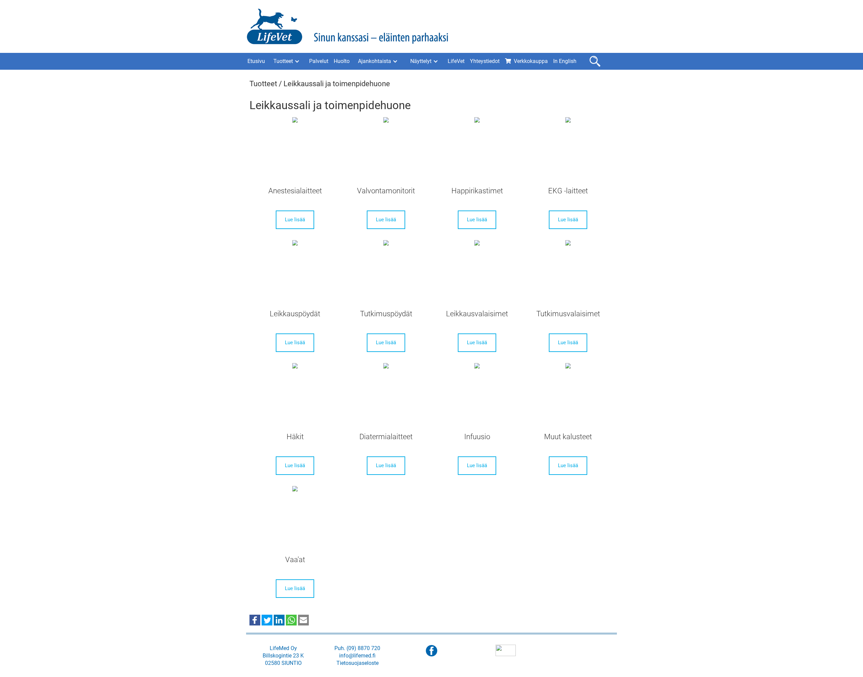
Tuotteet (283, 61)
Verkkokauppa (531, 61)
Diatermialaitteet (386, 436)
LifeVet (456, 61)
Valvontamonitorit (386, 191)
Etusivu (256, 61)
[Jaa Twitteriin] (267, 619)
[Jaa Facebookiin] (254, 619)
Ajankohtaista (374, 61)
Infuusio (477, 436)
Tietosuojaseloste (357, 663)
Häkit (295, 436)
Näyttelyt (421, 61)
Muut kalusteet (568, 436)
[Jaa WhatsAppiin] (291, 619)
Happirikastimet (477, 191)
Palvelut (318, 61)
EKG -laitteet (568, 191)
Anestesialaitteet (295, 191)
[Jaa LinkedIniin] (279, 619)
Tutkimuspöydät (386, 314)
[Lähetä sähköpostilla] (303, 619)
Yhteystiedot (485, 61)
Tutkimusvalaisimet (568, 314)
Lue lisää (295, 220)
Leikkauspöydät (295, 314)
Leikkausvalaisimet (477, 314)
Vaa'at (295, 559)
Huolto (342, 61)
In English (564, 61)
